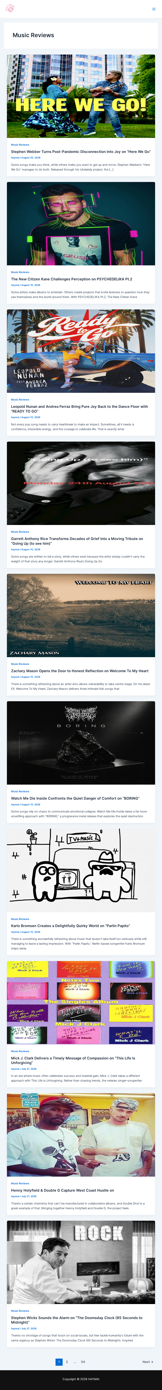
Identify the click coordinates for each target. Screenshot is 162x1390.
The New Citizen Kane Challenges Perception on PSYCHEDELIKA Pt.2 (71, 279)
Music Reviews (20, 144)
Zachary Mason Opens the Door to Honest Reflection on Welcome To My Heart (80, 671)
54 (83, 1362)
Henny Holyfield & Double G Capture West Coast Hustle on (62, 1190)
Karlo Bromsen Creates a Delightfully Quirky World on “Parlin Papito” (70, 926)
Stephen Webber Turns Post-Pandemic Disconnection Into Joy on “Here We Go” (81, 151)
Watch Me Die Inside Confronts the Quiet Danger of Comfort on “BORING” (75, 798)
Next (148, 1362)
